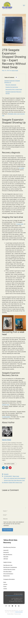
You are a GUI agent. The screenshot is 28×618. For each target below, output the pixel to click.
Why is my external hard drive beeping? (14, 478)
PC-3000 (21, 168)
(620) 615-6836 (19, 594)
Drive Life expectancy (8, 573)
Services (5, 584)
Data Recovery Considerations (10, 567)
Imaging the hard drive (12, 87)
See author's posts (9, 463)
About (4, 582)
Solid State (5, 556)
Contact (5, 588)
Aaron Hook (6, 440)
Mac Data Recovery (7, 554)
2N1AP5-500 (5, 404)
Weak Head (16, 476)
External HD (6, 552)
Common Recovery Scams (9, 569)
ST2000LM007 (6, 417)
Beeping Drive (6, 575)
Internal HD (5, 550)
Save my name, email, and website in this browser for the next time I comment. (14, 523)
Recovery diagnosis (11, 84)
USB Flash (5, 558)
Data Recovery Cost (7, 565)
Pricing (4, 586)
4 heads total (19, 224)
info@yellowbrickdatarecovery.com (15, 595)
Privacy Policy (10, 613)
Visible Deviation (19, 611)
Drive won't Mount (7, 571)
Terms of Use (17, 613)
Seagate (6, 474)
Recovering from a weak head (14, 89)
